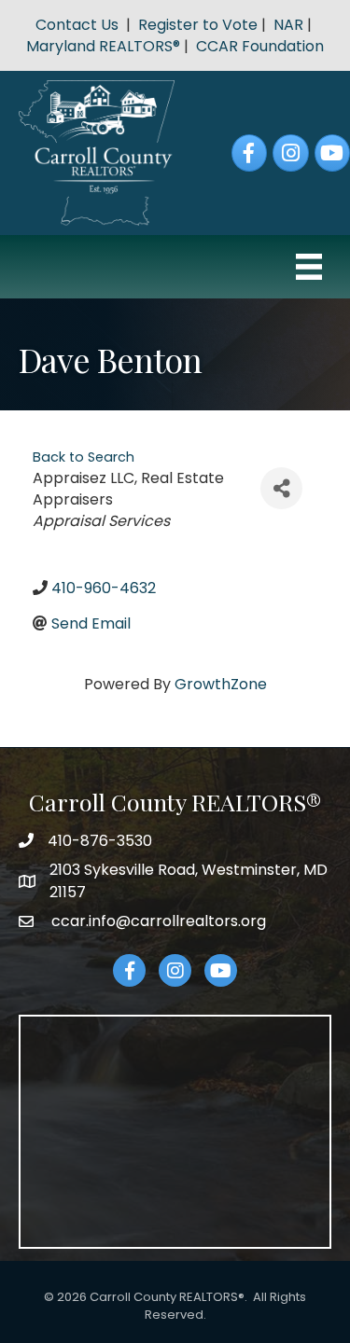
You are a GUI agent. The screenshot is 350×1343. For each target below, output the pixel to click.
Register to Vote (198, 24)
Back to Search (83, 457)
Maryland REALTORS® (103, 46)
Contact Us (77, 24)
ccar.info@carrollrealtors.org (157, 921)
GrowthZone (221, 684)
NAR (288, 24)
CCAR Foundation (260, 46)
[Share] (281, 488)
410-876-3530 (100, 840)
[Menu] (309, 266)
